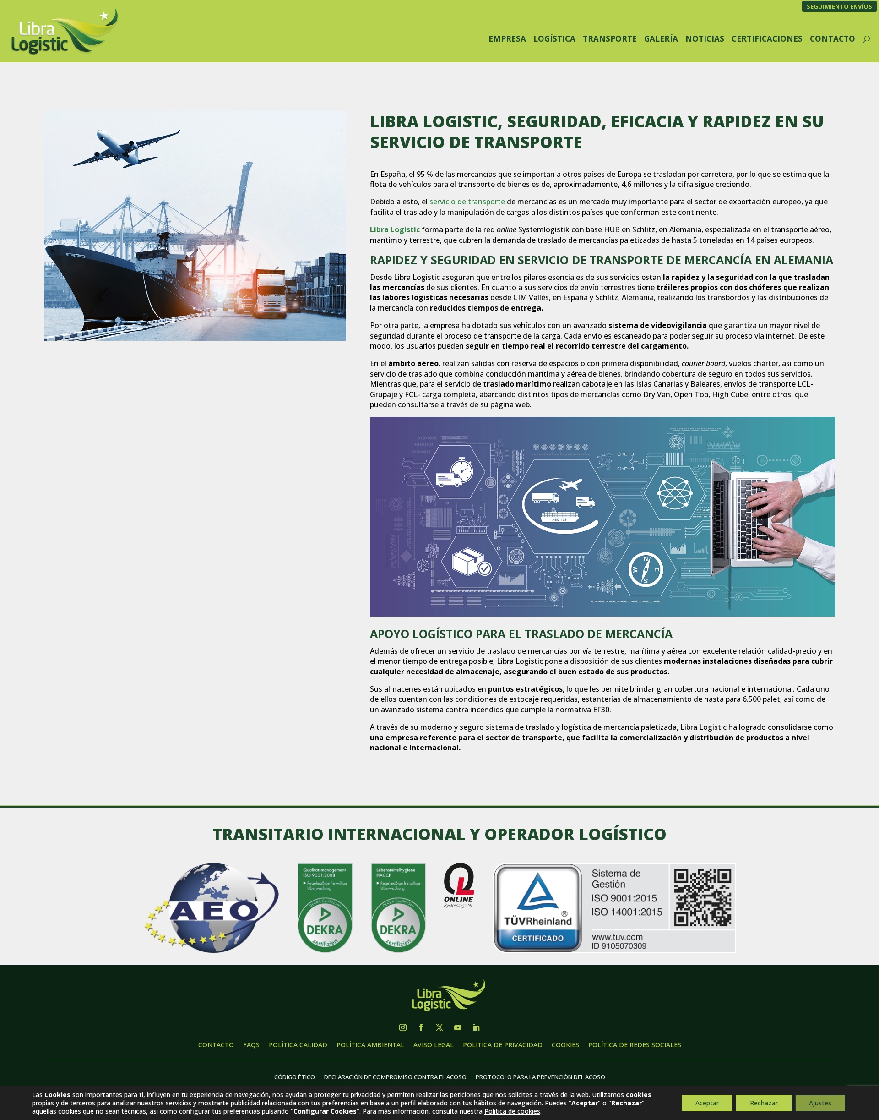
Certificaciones (767, 38)
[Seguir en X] (439, 1027)
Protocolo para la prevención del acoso (540, 1077)
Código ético (294, 1077)
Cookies (565, 1044)
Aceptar (707, 1102)
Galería (661, 38)
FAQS (251, 1044)
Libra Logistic (395, 229)
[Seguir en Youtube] (457, 1027)
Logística (554, 38)
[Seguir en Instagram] (403, 1027)
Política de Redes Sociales (634, 1044)
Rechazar (764, 1102)
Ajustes (820, 1102)
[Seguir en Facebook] (421, 1027)
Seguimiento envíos (839, 6)
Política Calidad (298, 1044)
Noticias (704, 38)
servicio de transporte (467, 202)
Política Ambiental (370, 1044)
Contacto (832, 38)
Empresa (507, 38)
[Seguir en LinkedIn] (476, 1027)
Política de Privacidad (503, 1044)
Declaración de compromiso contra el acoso (395, 1077)
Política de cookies (512, 1111)
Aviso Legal (433, 1044)
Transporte (610, 38)
